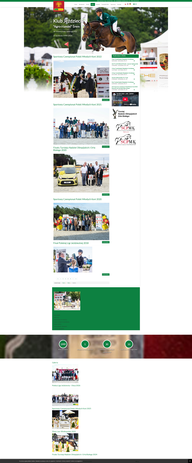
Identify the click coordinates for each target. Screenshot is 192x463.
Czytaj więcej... (105, 99)
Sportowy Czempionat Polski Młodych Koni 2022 (77, 56)
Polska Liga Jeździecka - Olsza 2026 (66, 385)
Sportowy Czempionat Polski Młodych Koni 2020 (77, 199)
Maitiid (57, 313)
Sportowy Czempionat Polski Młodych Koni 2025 (71, 408)
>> (76, 278)
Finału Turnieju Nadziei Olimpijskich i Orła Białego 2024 (74, 454)
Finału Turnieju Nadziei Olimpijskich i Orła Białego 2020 (74, 148)
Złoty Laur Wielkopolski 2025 (64, 431)
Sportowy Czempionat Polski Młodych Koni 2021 (77, 104)
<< (57, 278)
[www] (134, 60)
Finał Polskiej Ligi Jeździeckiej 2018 (71, 243)
